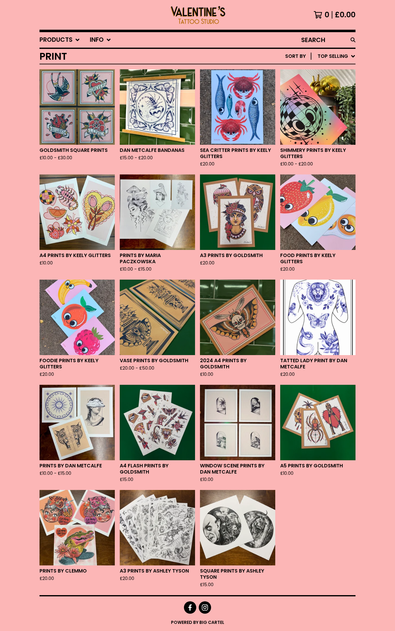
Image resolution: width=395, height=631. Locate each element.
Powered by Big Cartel (197, 622)
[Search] (353, 40)
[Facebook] (190, 607)
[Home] (197, 15)
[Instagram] (205, 607)
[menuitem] (60, 40)
